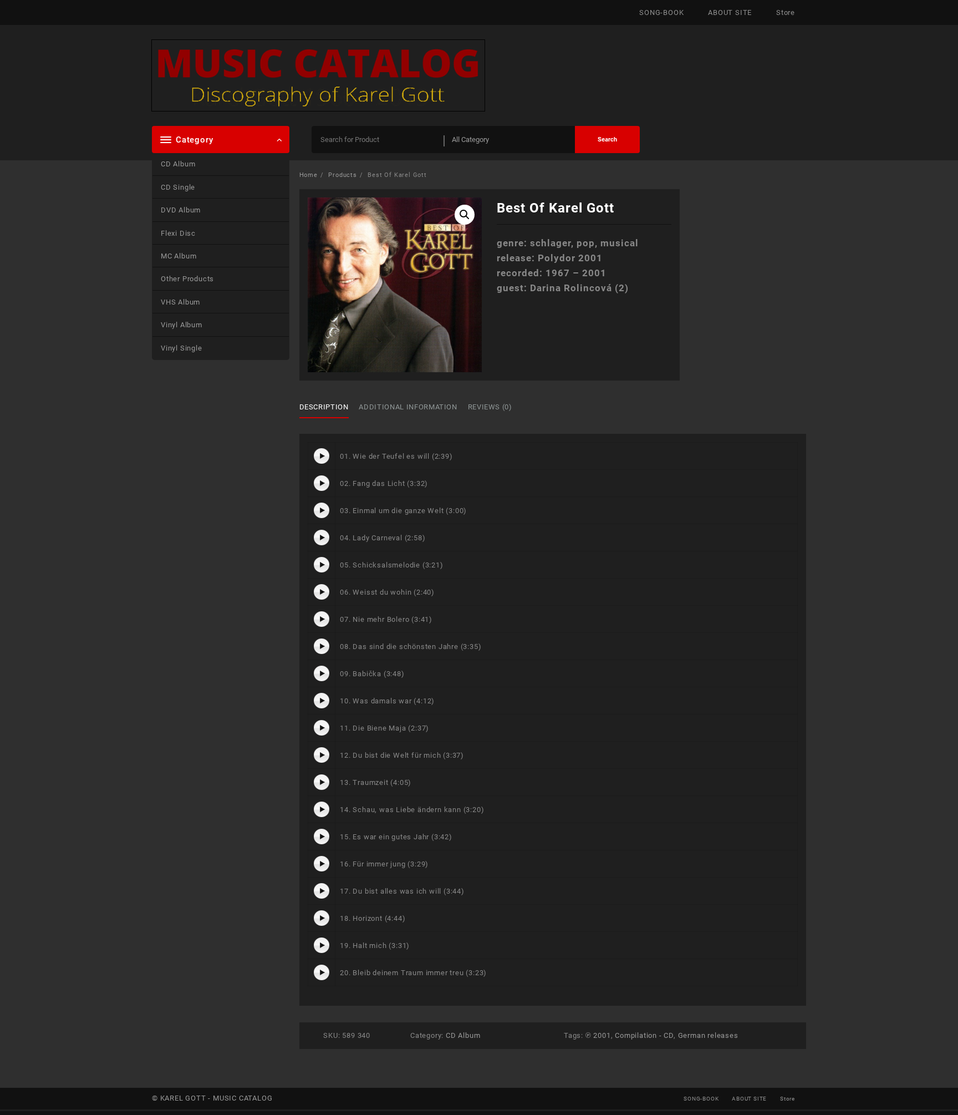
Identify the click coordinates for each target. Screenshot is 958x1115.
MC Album (178, 256)
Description (324, 407)
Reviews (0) (490, 407)
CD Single (178, 187)
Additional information (408, 407)
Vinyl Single (181, 348)
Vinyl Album (181, 325)
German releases (708, 1035)
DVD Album (181, 210)
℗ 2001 (598, 1035)
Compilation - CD (644, 1035)
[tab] (328, 407)
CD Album (178, 164)
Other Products (187, 279)
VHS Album (180, 302)
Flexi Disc (178, 233)
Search (607, 139)
